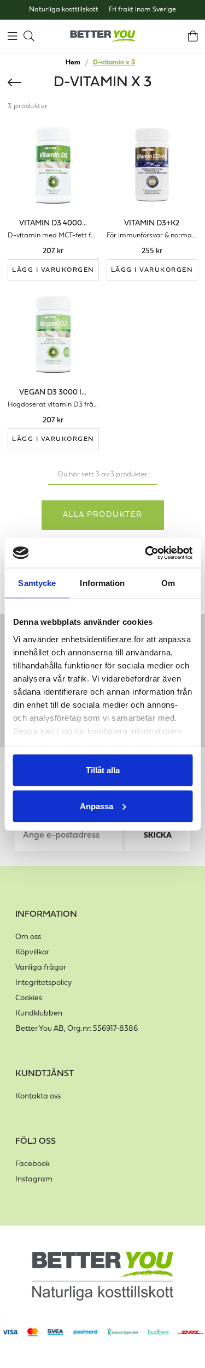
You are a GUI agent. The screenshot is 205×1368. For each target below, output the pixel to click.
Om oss (28, 937)
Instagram (33, 1179)
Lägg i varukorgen (53, 270)
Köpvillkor (32, 952)
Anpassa (96, 805)
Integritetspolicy (43, 983)
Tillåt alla (103, 770)
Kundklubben (38, 1013)
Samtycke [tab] (37, 583)
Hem (73, 62)
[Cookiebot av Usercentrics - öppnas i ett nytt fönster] (145, 553)
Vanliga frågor (40, 968)
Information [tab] (102, 583)
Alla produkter (103, 515)
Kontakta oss (38, 1096)
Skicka (158, 836)
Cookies (28, 998)
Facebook (32, 1164)
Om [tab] (168, 583)
